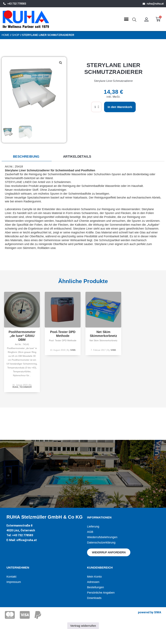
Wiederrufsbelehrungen (102, 537)
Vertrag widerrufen (83, 625)
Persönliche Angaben (101, 592)
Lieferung (93, 526)
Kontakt (11, 576)
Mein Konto (94, 576)
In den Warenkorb (120, 107)
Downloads (94, 598)
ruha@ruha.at (155, 3)
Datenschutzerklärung (101, 542)
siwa (73, 350)
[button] (126, 19)
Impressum (13, 582)
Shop (15, 35)
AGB (90, 531)
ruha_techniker (22, 387)
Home (5, 35)
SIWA (157, 612)
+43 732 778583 (16, 3)
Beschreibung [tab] (26, 156)
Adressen (93, 582)
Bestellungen (95, 587)
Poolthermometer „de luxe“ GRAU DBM (22, 335)
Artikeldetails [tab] (77, 156)
